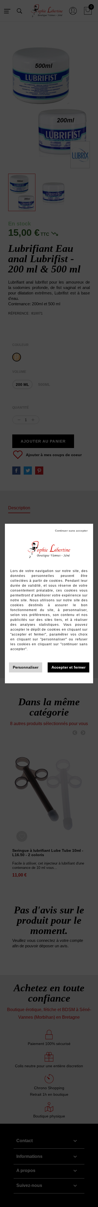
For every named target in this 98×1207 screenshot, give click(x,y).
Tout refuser (71, 530)
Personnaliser (25, 667)
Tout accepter (68, 667)
